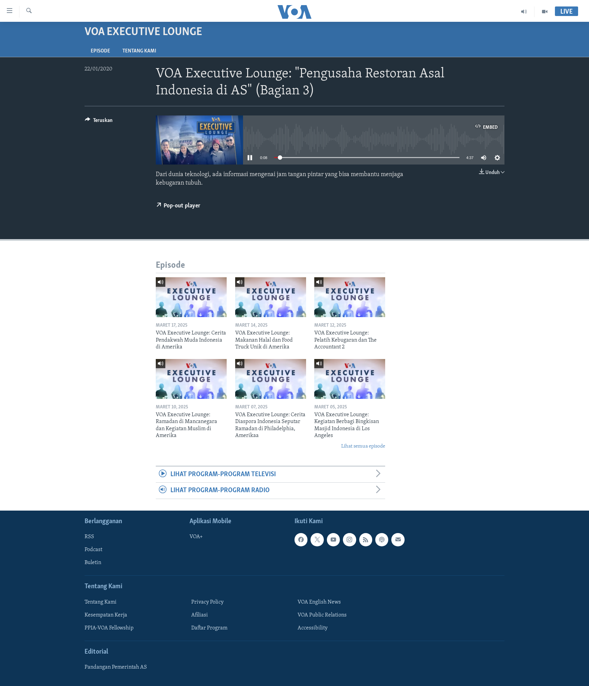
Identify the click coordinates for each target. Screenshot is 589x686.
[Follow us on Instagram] (349, 539)
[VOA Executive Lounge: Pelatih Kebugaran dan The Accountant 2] (349, 297)
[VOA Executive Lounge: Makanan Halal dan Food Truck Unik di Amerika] (270, 297)
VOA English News (319, 602)
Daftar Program (209, 628)
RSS (89, 537)
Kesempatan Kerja (106, 615)
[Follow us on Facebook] (300, 539)
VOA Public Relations (322, 615)
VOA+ (196, 537)
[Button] (98, 121)
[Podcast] (381, 539)
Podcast (93, 549)
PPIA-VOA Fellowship (109, 628)
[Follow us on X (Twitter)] (317, 539)
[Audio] (524, 11)
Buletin (93, 562)
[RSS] (365, 539)
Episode (100, 51)
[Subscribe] (397, 539)
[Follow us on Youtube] (333, 539)
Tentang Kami (139, 51)
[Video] (544, 11)
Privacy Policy (207, 602)
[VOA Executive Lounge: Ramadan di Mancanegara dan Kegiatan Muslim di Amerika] (191, 379)
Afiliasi (199, 615)
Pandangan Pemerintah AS (116, 667)
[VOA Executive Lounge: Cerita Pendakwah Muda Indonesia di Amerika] (191, 297)
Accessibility (313, 628)
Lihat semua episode (363, 446)
